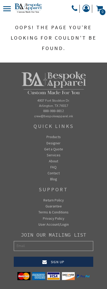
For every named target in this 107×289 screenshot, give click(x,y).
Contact (54, 173)
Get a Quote (53, 149)
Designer (53, 143)
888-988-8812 (53, 111)
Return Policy (53, 200)
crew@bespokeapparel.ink (53, 116)
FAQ (53, 167)
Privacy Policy (53, 218)
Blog (53, 179)
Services (54, 155)
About (53, 161)
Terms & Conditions (53, 212)
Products (53, 136)
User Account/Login (53, 224)
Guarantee (53, 206)
